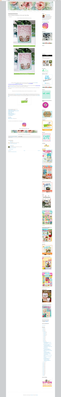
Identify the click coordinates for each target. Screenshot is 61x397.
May (44, 338)
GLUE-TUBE (10, 112)
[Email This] (18, 136)
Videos (38, 11)
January (44, 361)
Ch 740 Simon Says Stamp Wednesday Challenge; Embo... (47, 349)
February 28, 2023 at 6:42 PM (13, 143)
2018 (43, 366)
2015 (43, 369)
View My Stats (43, 325)
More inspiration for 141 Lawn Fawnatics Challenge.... (46, 358)
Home (9, 11)
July (43, 336)
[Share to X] (20, 136)
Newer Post (9, 150)
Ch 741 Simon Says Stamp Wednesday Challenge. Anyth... (47, 345)
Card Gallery (13, 11)
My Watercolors (24, 11)
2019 (43, 365)
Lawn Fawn (11, 137)
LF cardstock (9, 114)
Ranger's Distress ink (10, 118)
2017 (43, 367)
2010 (43, 374)
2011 (43, 373)
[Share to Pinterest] (21, 136)
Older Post (39, 150)
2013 (43, 371)
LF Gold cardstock (11, 86)
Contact (35, 11)
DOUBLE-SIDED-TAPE (11, 113)
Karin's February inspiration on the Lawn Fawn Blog (47, 342)
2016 (43, 368)
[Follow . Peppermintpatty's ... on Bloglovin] (45, 321)
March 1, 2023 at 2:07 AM (13, 147)
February (44, 341)
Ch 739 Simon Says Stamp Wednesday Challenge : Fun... (47, 352)
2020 (43, 364)
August (44, 335)
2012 (43, 372)
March (44, 340)
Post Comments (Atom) (13, 151)
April (44, 339)
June (44, 337)
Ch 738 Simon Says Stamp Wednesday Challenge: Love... (47, 360)
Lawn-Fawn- (12, 114)
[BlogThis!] (19, 136)
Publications (30, 11)
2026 (43, 328)
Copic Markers (10, 117)
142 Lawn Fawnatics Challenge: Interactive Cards (47, 353)
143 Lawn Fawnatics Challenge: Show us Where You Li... (47, 346)
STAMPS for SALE (43, 11)
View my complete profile (45, 20)
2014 (43, 370)
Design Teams (19, 11)
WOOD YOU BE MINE (11, 111)
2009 (43, 375)
